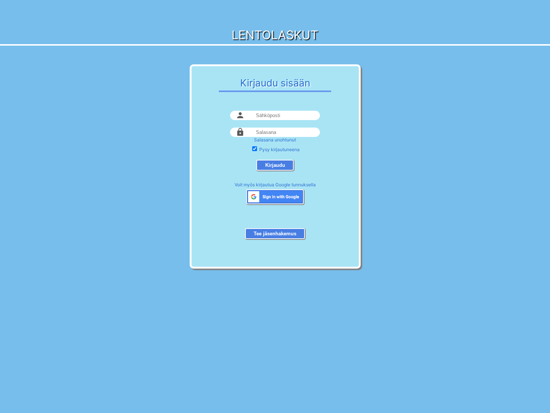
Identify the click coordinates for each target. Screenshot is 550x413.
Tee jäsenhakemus (275, 233)
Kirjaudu (275, 165)
